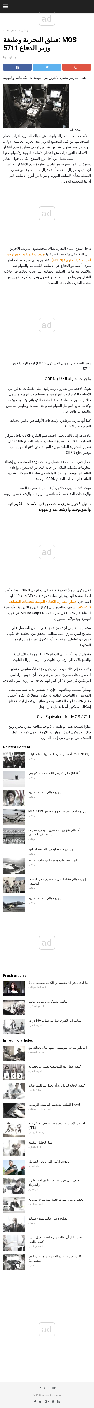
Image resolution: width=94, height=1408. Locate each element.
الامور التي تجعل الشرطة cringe (48, 1161)
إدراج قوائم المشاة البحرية (44, 792)
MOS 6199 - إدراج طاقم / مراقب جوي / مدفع (57, 811)
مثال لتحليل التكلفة (40, 1142)
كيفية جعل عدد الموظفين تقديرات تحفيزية (54, 1066)
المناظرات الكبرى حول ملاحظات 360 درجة (55, 1020)
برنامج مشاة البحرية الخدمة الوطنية (50, 849)
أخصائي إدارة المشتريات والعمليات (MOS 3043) (58, 754)
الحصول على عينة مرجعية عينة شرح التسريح (56, 1199)
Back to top (47, 1388)
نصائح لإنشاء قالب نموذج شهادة (47, 1218)
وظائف (24, 30)
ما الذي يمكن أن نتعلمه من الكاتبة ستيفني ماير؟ (58, 982)
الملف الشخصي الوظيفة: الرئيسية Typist (54, 1104)
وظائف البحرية (10, 30)
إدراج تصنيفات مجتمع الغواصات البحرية (52, 860)
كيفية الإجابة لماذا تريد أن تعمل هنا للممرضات (56, 1085)
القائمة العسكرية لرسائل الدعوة (48, 1001)
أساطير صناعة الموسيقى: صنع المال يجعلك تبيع (57, 1047)
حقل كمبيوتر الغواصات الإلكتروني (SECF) (54, 773)
